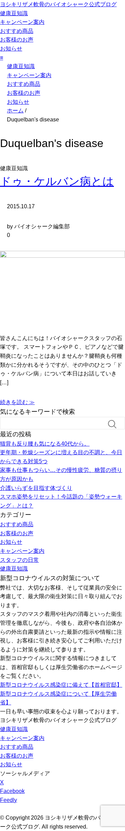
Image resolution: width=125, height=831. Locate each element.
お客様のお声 (16, 40)
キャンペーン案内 (22, 22)
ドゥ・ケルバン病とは (57, 181)
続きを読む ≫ (17, 402)
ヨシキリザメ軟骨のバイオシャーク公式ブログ (58, 4)
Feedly (8, 800)
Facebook (12, 791)
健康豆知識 (14, 13)
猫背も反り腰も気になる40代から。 (45, 444)
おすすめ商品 (16, 31)
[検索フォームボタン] (115, 424)
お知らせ (11, 49)
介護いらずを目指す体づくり (36, 488)
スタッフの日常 (19, 560)
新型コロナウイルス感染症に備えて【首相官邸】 (61, 685)
